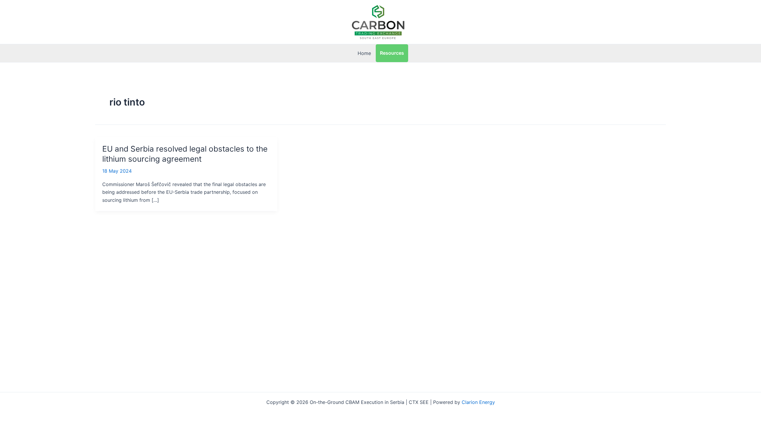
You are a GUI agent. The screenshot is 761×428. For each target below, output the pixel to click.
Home (364, 53)
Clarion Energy (478, 402)
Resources (392, 53)
